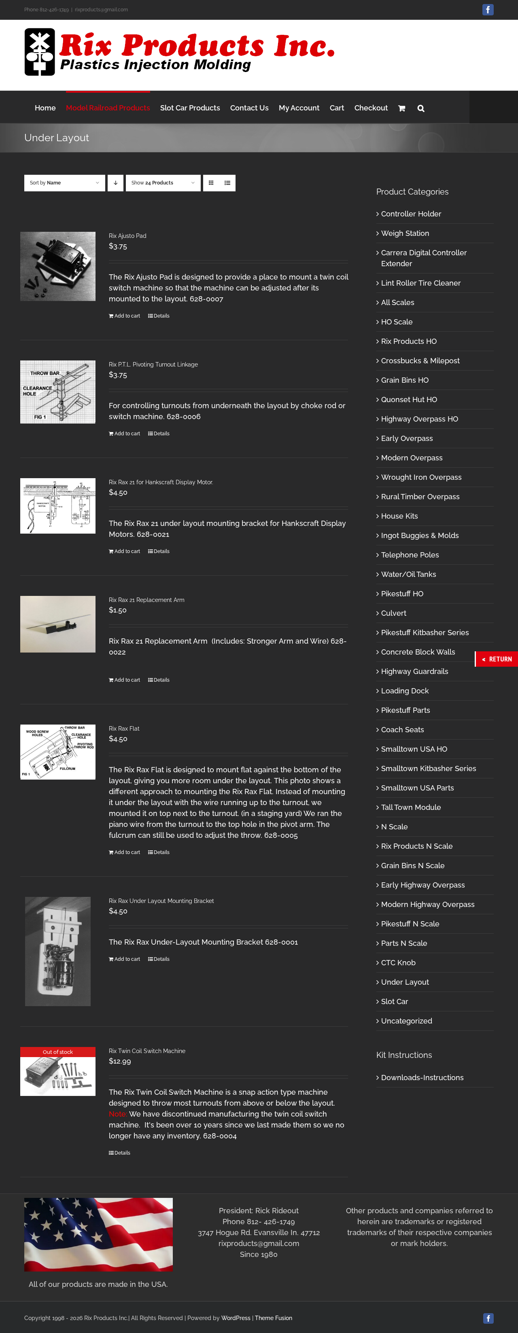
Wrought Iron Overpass (421, 477)
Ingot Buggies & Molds (420, 535)
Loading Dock (405, 691)
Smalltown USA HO (414, 749)
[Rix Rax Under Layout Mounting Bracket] (58, 951)
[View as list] (227, 183)
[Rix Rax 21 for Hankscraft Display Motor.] (58, 506)
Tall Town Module (411, 807)
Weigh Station (405, 233)
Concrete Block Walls (418, 652)
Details (162, 316)
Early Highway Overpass (423, 885)
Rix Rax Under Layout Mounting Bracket (161, 901)
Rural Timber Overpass (420, 496)
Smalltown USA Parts (417, 788)
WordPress (236, 1318)
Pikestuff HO (402, 593)
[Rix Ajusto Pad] (58, 266)
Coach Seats (402, 729)
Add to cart (127, 316)
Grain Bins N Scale (413, 865)
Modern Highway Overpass (428, 904)
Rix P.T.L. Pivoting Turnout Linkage (153, 364)
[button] (421, 107)
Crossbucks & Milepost (420, 360)
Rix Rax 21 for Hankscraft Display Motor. (161, 482)
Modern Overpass (412, 458)
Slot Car (394, 1001)
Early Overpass (407, 438)
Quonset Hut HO (409, 399)
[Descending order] (115, 183)
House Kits (399, 516)
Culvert (393, 613)
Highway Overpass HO (419, 419)
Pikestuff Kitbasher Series (425, 632)
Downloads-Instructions (422, 1077)
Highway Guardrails (414, 671)
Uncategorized (406, 1021)
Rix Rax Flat (124, 728)
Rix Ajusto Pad (127, 236)
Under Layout (405, 982)
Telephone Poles (410, 555)
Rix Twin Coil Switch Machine (147, 1051)
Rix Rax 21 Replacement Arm (147, 600)
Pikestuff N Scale (410, 924)
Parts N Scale (404, 943)
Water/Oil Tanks (408, 574)
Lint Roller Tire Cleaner (421, 283)
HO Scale (397, 322)
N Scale (394, 826)
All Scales (397, 302)
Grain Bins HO (405, 380)
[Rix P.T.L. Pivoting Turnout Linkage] (58, 392)
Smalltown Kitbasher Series (428, 768)
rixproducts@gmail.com (101, 10)
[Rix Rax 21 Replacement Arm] (58, 624)
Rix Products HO (409, 341)
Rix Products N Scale (417, 846)
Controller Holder (411, 214)
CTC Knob (398, 962)
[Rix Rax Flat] (58, 752)
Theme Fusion (273, 1318)
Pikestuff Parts (405, 710)
